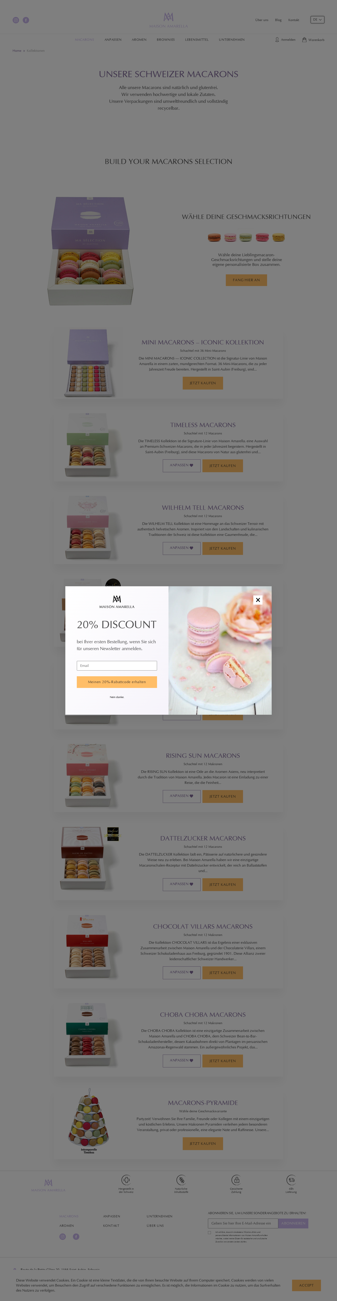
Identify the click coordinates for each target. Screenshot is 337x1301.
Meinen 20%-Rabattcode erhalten (117, 682)
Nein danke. (117, 697)
